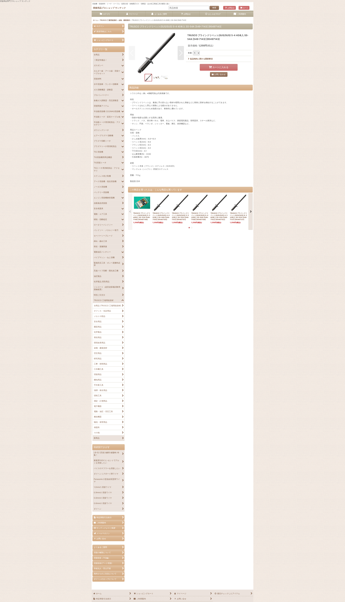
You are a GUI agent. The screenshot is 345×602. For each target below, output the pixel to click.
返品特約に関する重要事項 (201, 59)
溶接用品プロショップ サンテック (109, 7)
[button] (132, 53)
